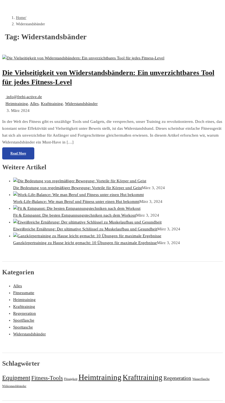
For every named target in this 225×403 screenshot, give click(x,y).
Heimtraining (16, 103)
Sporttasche (23, 327)
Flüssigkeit (70, 378)
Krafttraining (52, 103)
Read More (18, 153)
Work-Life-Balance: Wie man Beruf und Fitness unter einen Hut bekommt (76, 201)
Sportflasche (23, 320)
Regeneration (24, 313)
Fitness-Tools (47, 378)
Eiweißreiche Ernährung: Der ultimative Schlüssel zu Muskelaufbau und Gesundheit (85, 229)
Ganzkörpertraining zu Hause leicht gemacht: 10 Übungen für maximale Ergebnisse (85, 243)
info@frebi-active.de (23, 97)
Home (20, 18)
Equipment (16, 377)
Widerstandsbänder (81, 103)
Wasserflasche (201, 378)
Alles (34, 103)
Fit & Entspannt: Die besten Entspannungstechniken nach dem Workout (74, 215)
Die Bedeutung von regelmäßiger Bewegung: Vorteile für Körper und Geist (77, 188)
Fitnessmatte (23, 293)
